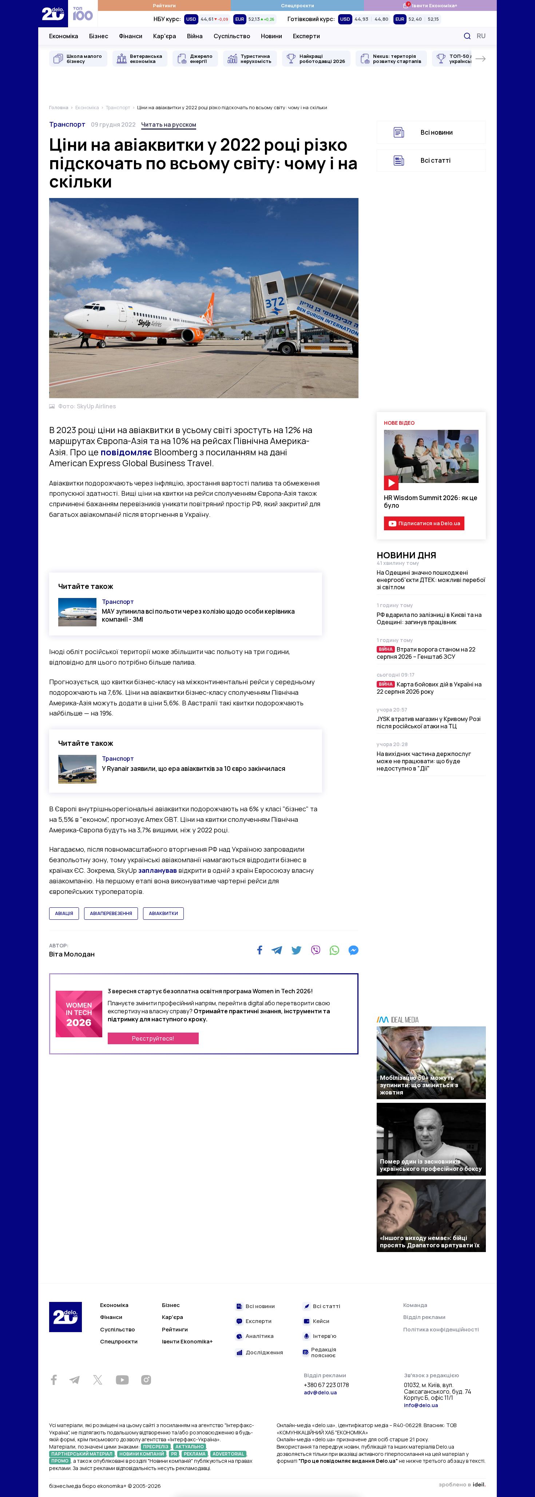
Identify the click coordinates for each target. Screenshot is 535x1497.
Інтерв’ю (324, 1336)
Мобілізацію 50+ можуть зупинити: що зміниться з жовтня (419, 1085)
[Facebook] (260, 950)
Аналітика (260, 1336)
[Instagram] (146, 1380)
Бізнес (98, 36)
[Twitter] (296, 950)
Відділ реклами (424, 1317)
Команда (415, 1305)
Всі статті (436, 160)
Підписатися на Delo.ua (429, 523)
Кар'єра (164, 36)
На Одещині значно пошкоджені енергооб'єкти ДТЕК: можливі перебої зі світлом (431, 580)
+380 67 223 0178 (326, 1385)
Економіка (63, 36)
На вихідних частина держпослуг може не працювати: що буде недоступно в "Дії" (424, 761)
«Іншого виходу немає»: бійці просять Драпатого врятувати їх (430, 1241)
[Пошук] (467, 36)
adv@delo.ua (320, 1392)
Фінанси (130, 36)
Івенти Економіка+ (430, 5)
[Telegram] (277, 950)
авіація (64, 913)
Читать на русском (168, 124)
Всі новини (437, 132)
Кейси (321, 1321)
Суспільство (232, 36)
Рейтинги (164, 5)
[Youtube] (122, 1380)
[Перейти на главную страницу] (53, 13)
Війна (195, 36)
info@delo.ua (421, 1405)
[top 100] (83, 13)
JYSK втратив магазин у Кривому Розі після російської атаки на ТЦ (429, 722)
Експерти (306, 36)
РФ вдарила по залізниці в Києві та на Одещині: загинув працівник (429, 618)
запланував (157, 870)
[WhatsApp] (334, 950)
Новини (271, 36)
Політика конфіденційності (441, 1329)
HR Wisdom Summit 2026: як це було (430, 502)
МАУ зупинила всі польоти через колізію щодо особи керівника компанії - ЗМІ (198, 615)
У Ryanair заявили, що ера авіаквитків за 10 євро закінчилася (193, 768)
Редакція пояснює (323, 1353)
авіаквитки (163, 913)
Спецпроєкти (297, 5)
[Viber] (315, 950)
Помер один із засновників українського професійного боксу (431, 1165)
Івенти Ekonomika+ (187, 1341)
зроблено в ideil (462, 1485)
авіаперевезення (111, 913)
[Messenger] (353, 950)
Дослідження (264, 1353)
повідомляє (126, 452)
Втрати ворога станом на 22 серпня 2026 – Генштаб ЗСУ (426, 653)
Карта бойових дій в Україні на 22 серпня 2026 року (429, 688)
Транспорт (67, 124)
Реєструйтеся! (153, 1038)
